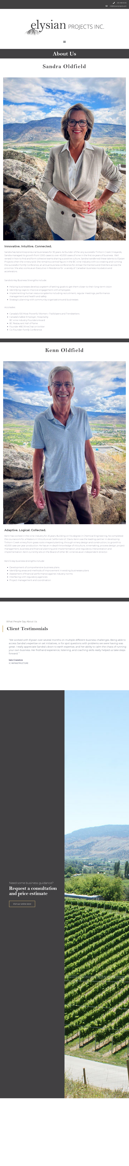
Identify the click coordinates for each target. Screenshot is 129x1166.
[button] (64, 42)
